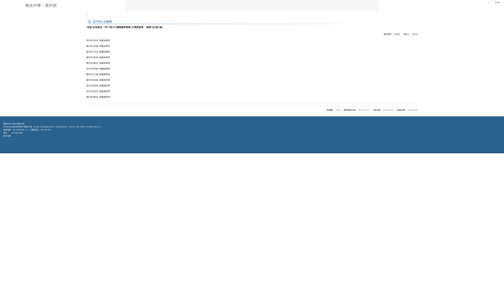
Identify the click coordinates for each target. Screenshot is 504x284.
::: (488, 2)
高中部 (497, 2)
